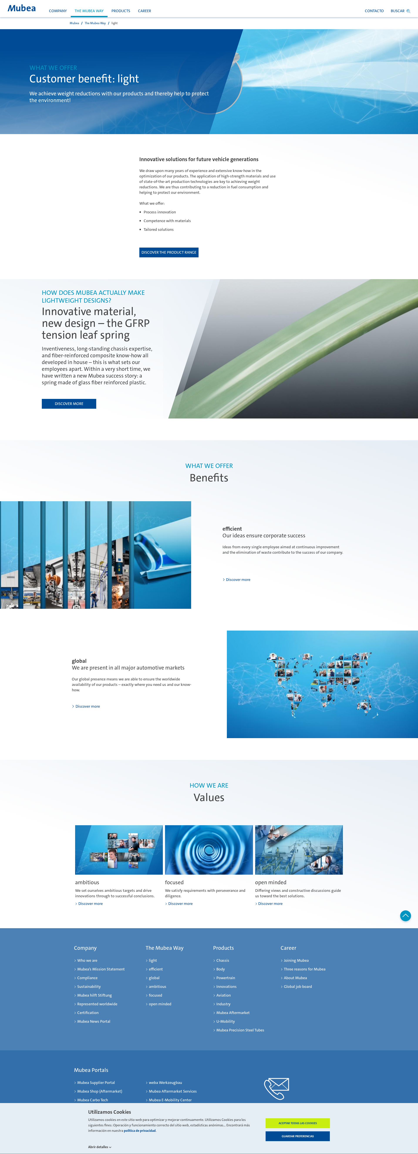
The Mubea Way (95, 23)
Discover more (69, 403)
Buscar (398, 10)
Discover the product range (169, 252)
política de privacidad (140, 1130)
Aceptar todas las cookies (298, 1123)
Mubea (74, 23)
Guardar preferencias (298, 1136)
